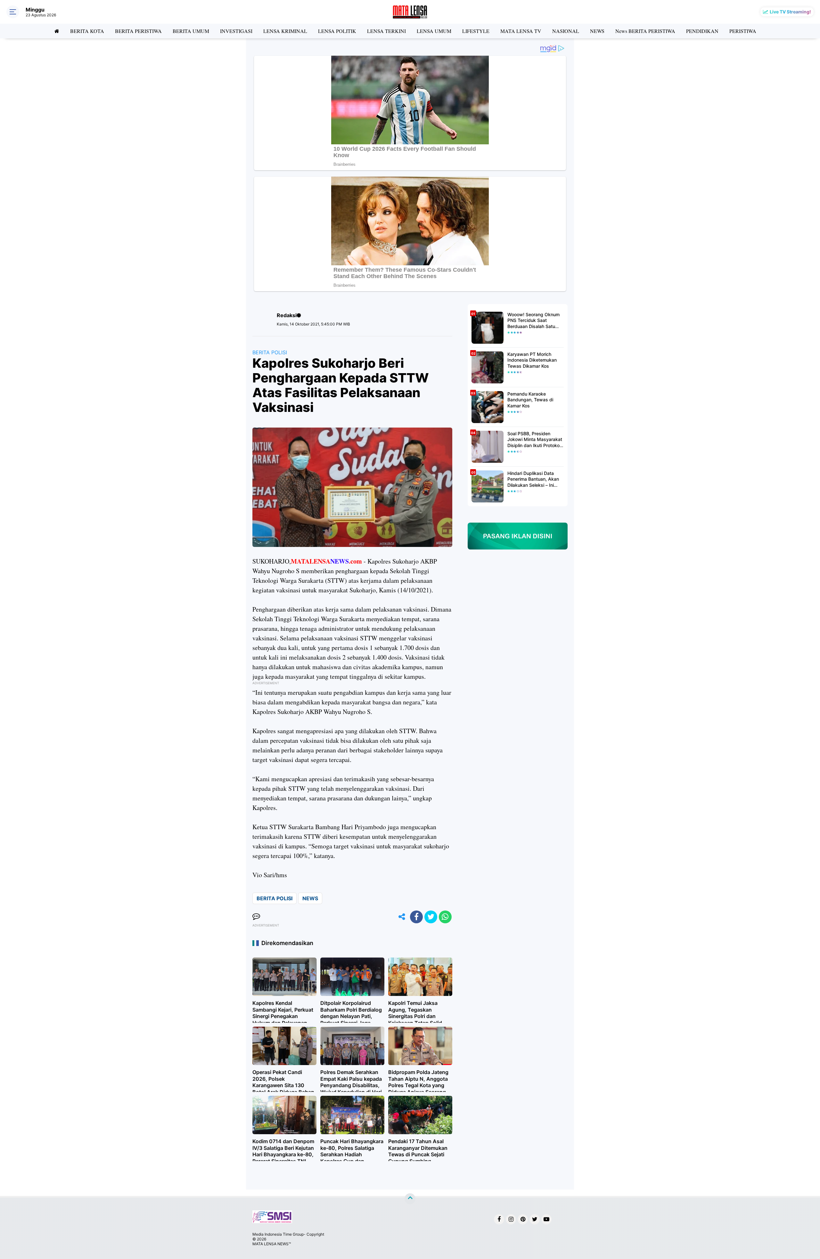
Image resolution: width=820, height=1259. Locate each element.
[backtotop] (410, 1198)
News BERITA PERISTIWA (645, 31)
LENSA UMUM (434, 31)
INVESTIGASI (236, 31)
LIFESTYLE (475, 31)
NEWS (597, 31)
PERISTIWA (742, 31)
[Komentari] (256, 916)
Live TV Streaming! (790, 11)
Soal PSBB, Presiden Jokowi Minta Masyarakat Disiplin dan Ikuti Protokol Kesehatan (534, 439)
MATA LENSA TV (520, 31)
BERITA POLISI (269, 352)
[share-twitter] (430, 916)
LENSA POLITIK (337, 31)
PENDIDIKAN (702, 31)
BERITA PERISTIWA (138, 31)
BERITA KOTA (87, 31)
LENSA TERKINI (386, 31)
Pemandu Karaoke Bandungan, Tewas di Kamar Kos (530, 399)
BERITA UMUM (191, 31)
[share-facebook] (416, 916)
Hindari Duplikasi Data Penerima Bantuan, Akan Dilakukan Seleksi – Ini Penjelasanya (533, 479)
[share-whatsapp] (445, 916)
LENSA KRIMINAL (285, 31)
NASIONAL (565, 31)
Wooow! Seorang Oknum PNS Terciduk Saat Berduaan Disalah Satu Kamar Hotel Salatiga (533, 320)
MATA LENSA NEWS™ (271, 1243)
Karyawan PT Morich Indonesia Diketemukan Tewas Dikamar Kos (532, 359)
